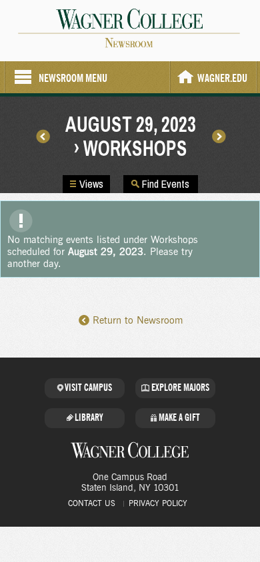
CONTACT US (91, 503)
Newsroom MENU (73, 78)
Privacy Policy (158, 503)
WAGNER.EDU (222, 78)
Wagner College (130, 450)
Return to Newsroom (138, 321)
